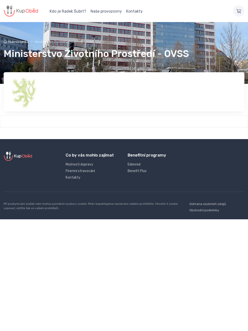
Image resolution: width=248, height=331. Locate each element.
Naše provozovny (106, 11)
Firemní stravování (80, 171)
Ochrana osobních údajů (207, 204)
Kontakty (134, 11)
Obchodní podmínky (204, 210)
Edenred (134, 164)
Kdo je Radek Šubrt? (68, 11)
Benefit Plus (137, 171)
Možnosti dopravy (79, 164)
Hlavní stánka (18, 42)
